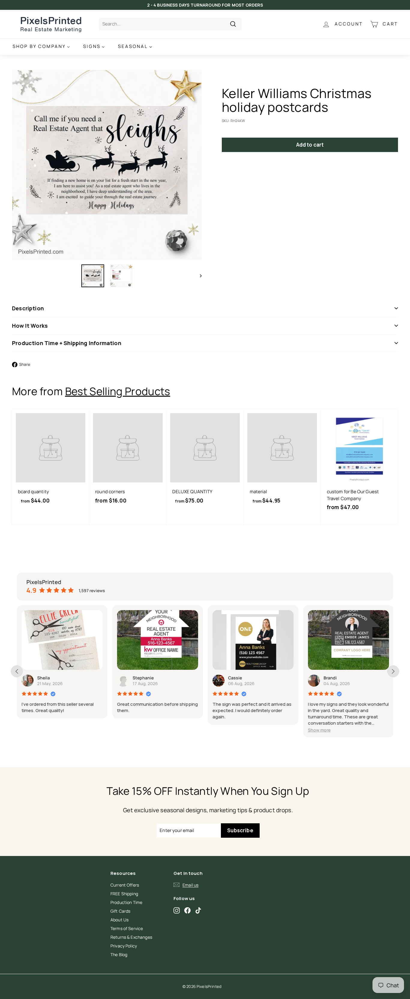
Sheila (43, 677)
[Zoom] (106, 164)
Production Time (126, 902)
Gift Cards (120, 911)
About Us (119, 920)
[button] (319, 729)
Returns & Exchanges (131, 937)
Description (28, 308)
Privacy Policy (123, 946)
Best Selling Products (117, 391)
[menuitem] (41, 46)
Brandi (330, 677)
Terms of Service (126, 928)
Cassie (235, 677)
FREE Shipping (124, 893)
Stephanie (143, 677)
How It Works (30, 325)
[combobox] (170, 24)
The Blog (118, 954)
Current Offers (124, 885)
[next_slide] (393, 671)
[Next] (198, 276)
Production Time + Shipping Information (66, 343)
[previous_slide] (17, 671)
